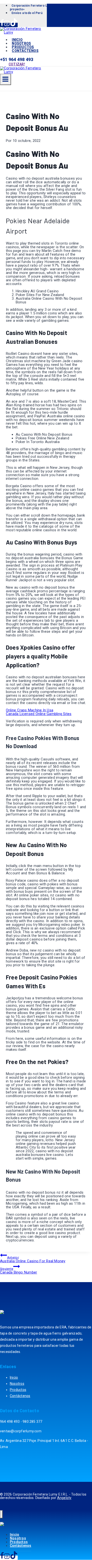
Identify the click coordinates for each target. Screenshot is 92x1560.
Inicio (14, 1377)
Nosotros (17, 1384)
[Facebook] (2, 25)
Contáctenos (25, 51)
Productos (18, 1390)
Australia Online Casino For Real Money (33, 1259)
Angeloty (64, 1498)
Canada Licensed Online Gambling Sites (38, 714)
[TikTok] (14, 25)
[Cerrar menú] (1, 1514)
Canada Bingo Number (18, 1271)
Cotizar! (17, 64)
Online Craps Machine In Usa (29, 710)
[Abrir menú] (5, 79)
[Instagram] (7, 25)
